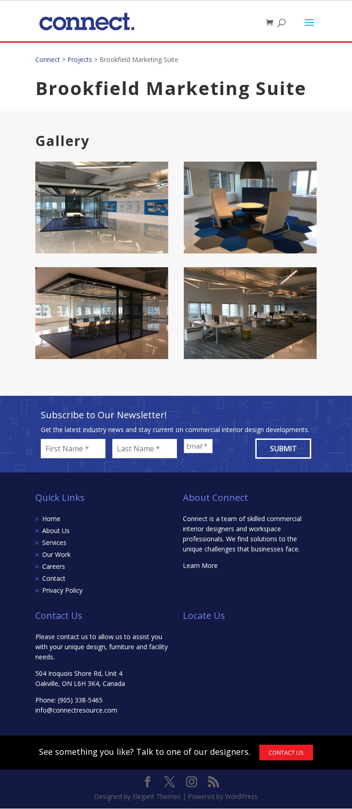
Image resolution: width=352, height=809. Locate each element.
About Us (56, 530)
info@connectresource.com (76, 710)
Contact (54, 578)
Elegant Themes (156, 796)
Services (54, 542)
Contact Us (286, 752)
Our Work (56, 554)
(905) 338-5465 (80, 700)
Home (51, 518)
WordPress (241, 796)
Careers (53, 566)
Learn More (200, 565)
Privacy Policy (62, 590)
